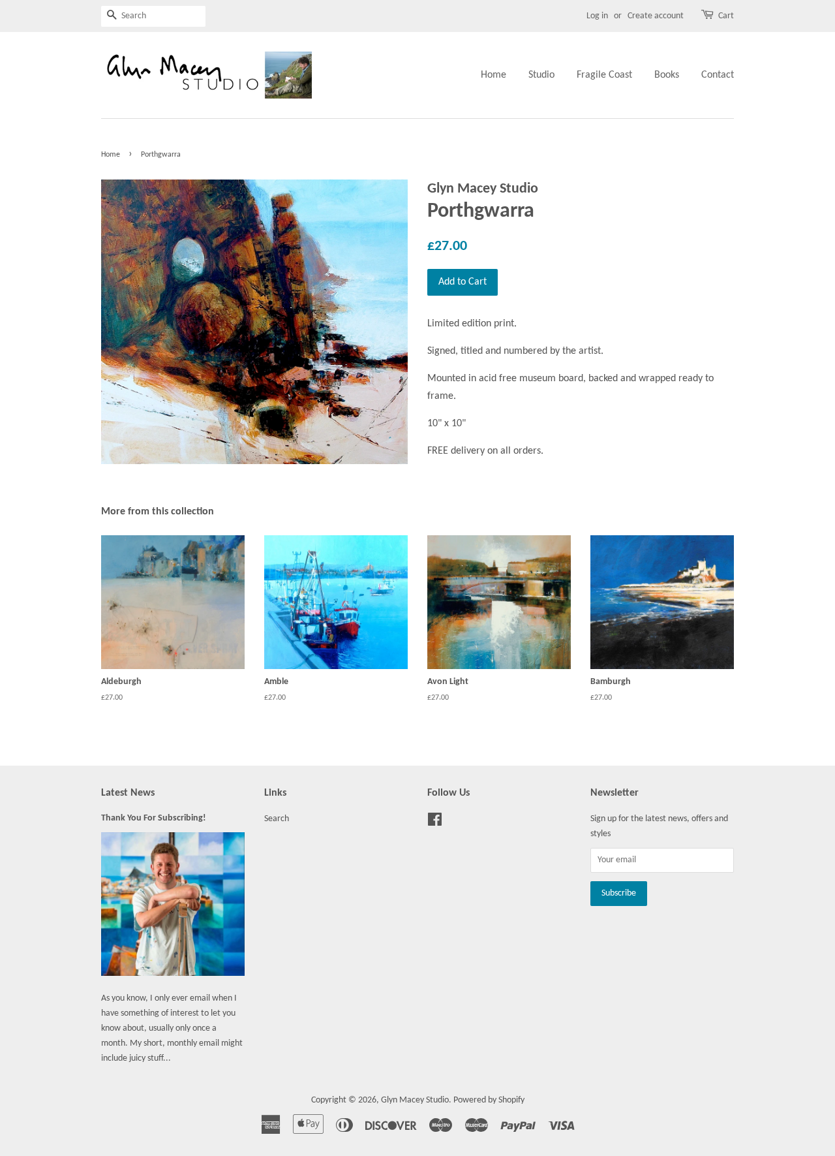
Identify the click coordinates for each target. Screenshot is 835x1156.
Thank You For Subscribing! (153, 818)
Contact (717, 75)
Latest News (128, 793)
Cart (726, 16)
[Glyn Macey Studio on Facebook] (434, 823)
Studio (541, 75)
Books (666, 75)
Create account (656, 16)
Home (493, 75)
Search (276, 819)
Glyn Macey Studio (415, 1100)
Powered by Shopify (488, 1100)
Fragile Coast (604, 75)
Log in (597, 16)
